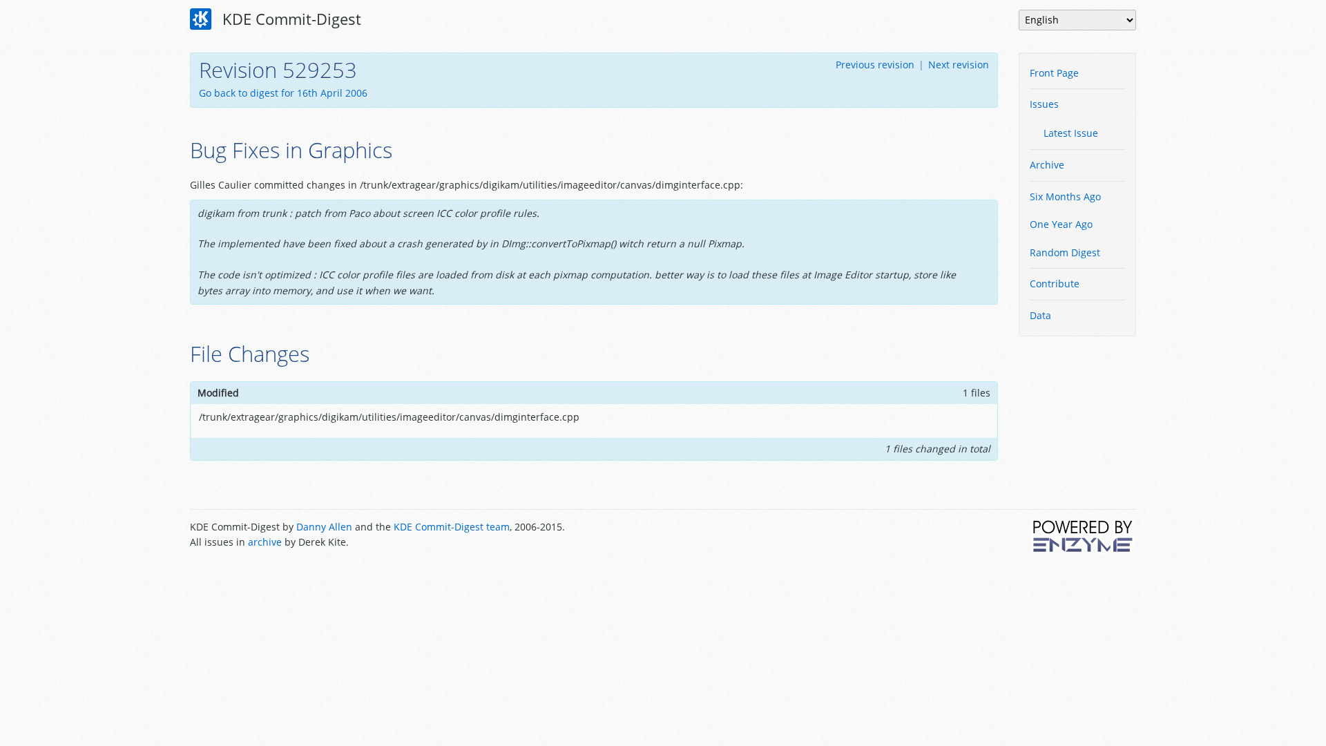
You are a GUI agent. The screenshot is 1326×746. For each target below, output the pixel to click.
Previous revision (875, 64)
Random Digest (1065, 252)
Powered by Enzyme (1083, 536)
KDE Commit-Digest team (452, 526)
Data (1040, 315)
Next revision (958, 64)
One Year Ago (1061, 224)
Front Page (1054, 72)
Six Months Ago (1065, 196)
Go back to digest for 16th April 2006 (283, 92)
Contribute (1054, 283)
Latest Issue (1071, 133)
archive (265, 541)
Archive (1047, 164)
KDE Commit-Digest (289, 18)
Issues (1044, 104)
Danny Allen (324, 526)
